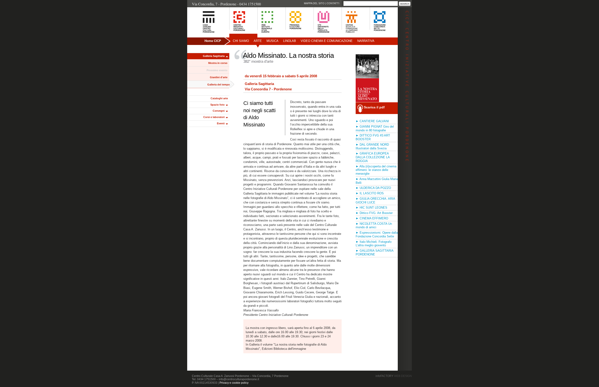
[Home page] (202, 35)
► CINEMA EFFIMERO (372, 218)
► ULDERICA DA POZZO (373, 188)
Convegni (219, 110)
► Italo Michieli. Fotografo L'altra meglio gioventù (373, 243)
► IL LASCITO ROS (370, 193)
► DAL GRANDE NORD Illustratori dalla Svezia (372, 146)
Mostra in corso (217, 63)
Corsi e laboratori (214, 117)
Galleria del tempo (218, 84)
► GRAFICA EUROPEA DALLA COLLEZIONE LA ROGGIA (373, 157)
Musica (272, 41)
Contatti (333, 3)
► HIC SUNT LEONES (371, 207)
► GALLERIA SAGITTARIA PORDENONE (374, 252)
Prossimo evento (217, 70)
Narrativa (365, 41)
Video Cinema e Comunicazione (327, 41)
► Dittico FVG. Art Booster (374, 213)
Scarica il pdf (374, 107)
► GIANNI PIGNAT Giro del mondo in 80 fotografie (375, 128)
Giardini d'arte (218, 77)
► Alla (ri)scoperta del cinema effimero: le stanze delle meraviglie (376, 170)
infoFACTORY (394, 376)
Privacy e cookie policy (233, 382)
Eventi (221, 123)
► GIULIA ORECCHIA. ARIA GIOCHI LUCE (375, 200)
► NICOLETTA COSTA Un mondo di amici (374, 225)
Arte (258, 41)
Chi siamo (241, 41)
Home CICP (213, 41)
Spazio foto (217, 104)
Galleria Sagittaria (214, 56)
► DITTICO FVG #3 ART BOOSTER (373, 137)
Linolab (289, 41)
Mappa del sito (314, 3)
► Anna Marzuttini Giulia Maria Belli (377, 180)
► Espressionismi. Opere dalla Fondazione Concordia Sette (377, 234)
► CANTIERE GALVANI (372, 121)
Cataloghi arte (219, 98)
